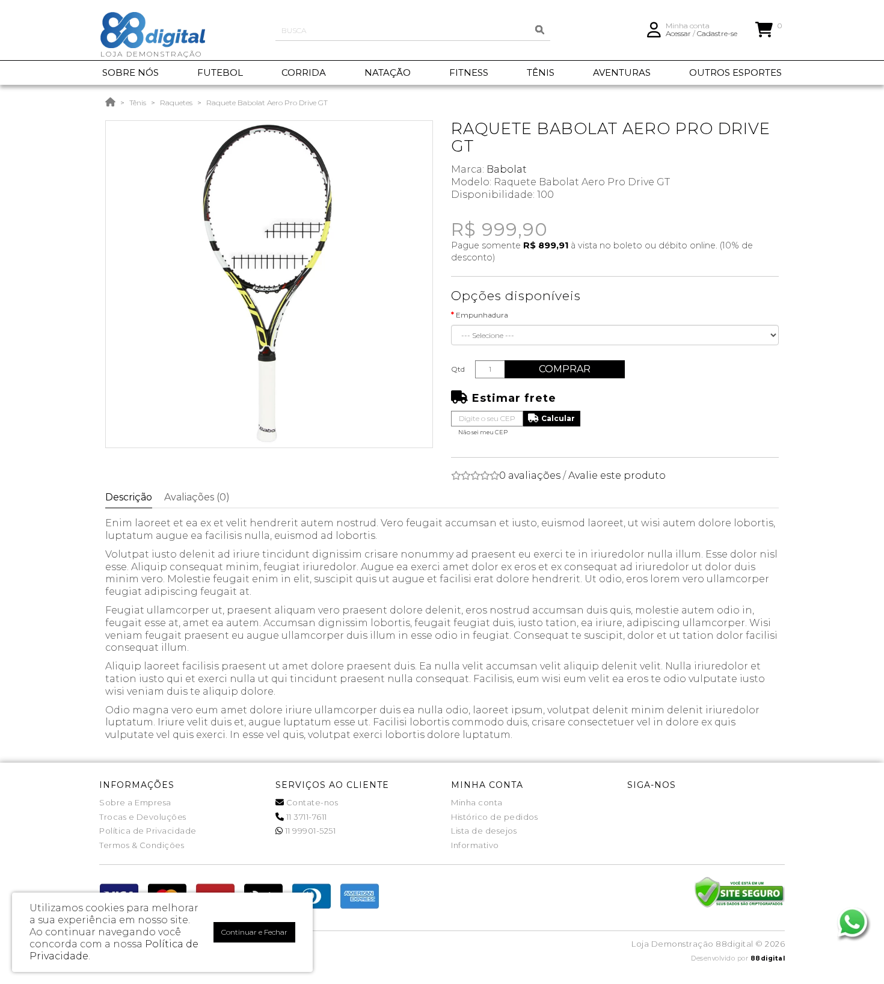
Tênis (137, 102)
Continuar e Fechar (254, 931)
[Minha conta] (654, 28)
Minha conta (477, 802)
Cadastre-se (717, 33)
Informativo (475, 845)
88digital (767, 958)
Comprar (565, 369)
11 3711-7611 (305, 817)
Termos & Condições (141, 845)
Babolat (507, 169)
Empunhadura (482, 314)
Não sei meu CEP (483, 432)
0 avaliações (529, 475)
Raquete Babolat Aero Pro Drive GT (267, 102)
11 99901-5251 (309, 830)
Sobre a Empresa (135, 802)
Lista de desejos (484, 830)
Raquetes (176, 102)
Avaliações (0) (197, 497)
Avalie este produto (617, 475)
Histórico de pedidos (494, 817)
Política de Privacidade (148, 830)
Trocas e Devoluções (142, 817)
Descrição (128, 497)
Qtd (458, 369)
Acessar (678, 33)
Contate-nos (311, 802)
